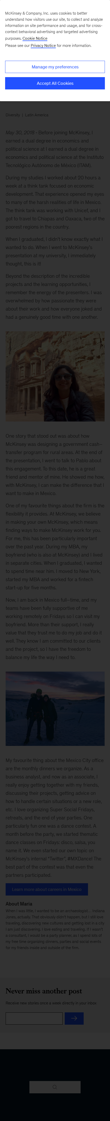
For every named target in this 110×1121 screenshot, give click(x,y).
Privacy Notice (43, 45)
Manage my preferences (55, 66)
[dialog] (55, 50)
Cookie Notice (35, 38)
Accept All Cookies (55, 83)
